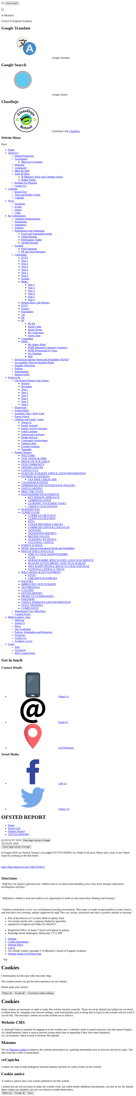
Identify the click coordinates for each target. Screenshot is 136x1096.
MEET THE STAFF (32, 491)
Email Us (63, 722)
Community (21, 167)
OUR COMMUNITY (33, 464)
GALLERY (27, 590)
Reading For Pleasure (26, 182)
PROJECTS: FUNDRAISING (37, 596)
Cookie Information (18, 941)
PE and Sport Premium (33, 251)
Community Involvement (34, 440)
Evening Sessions (30, 446)
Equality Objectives (25, 365)
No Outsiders (35, 353)
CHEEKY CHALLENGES (42, 506)
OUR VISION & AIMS (34, 458)
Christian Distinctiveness (27, 218)
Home (11, 149)
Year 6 (24, 275)
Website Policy (16, 944)
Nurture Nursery (23, 452)
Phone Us (63, 696)
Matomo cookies (18, 1049)
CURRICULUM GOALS (42, 515)
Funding (19, 245)
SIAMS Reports (29, 242)
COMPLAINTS (29, 608)
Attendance (21, 224)
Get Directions (66, 747)
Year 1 (24, 260)
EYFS (24, 257)
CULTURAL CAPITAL (41, 542)
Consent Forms (23, 614)
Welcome (19, 164)
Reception (26, 386)
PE (22, 320)
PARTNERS (28, 599)
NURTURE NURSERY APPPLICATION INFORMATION (53, 473)
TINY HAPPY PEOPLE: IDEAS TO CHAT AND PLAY (59, 566)
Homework (21, 407)
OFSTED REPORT (31, 593)
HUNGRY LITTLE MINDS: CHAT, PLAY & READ (57, 563)
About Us (13, 152)
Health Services (29, 437)
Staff (17, 647)
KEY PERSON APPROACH (44, 497)
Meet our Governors (31, 161)
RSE (30, 356)
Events (18, 206)
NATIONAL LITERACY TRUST (46, 569)
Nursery (25, 383)
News (11, 200)
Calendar (12, 188)
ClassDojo (74, 131)
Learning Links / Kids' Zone (29, 413)
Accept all (20, 993)
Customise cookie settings (40, 993)
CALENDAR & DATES (34, 482)
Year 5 (24, 272)
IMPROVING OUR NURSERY (38, 584)
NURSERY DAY (30, 509)
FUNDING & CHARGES (35, 476)
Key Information (16, 215)
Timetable (26, 449)
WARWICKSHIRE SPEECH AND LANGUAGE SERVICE (61, 560)
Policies (19, 368)
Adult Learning (29, 431)
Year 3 (24, 266)
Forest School (22, 416)
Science (25, 308)
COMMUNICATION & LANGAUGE (49, 527)
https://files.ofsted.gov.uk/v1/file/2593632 (23, 867)
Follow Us (63, 809)
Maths (24, 281)
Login (11, 644)
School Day (21, 191)
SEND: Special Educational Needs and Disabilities (47, 548)
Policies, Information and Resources (33, 632)
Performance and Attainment (29, 230)
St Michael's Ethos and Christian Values (42, 176)
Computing (27, 338)
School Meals (22, 410)
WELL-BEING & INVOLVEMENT (41, 572)
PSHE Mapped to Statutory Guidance (47, 347)
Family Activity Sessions (34, 428)
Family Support (29, 425)
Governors (20, 650)
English (25, 278)
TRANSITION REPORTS (42, 533)
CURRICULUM (30, 512)
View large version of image (36, 840)
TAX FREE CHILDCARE (42, 479)
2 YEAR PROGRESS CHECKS (45, 524)
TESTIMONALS (30, 587)
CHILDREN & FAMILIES (42, 578)
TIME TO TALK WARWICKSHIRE (48, 554)
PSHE (24, 341)
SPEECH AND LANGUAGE (37, 551)
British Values (28, 179)
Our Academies (23, 629)
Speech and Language (32, 434)
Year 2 (24, 263)
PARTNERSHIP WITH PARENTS (40, 494)
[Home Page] (3, 3)
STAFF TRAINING (32, 605)
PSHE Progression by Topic (42, 350)
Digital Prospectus (24, 155)
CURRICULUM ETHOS (41, 518)
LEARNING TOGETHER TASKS (47, 503)
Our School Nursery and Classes (32, 380)
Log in (11, 947)
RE (23, 317)
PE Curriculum (36, 332)
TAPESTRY (34, 530)
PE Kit (31, 323)
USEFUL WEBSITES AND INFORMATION (46, 602)
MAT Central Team (25, 653)
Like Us (62, 783)
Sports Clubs (34, 326)
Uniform (19, 227)
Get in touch (12, 3)
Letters (18, 209)
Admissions (21, 221)
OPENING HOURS (32, 467)
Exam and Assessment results (36, 233)
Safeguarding (22, 371)
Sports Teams (35, 329)
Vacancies (20, 203)
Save (30, 1093)
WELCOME (28, 455)
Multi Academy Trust (19, 617)
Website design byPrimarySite (24, 953)
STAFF (32, 575)
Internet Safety (22, 374)
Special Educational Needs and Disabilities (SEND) (42, 359)
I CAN (31, 557)
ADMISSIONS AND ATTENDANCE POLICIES (48, 485)
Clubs (18, 212)
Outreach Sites (28, 443)
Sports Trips (34, 335)
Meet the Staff (22, 170)
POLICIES (27, 581)
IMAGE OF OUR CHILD (35, 461)
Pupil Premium (29, 248)
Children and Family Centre (29, 419)
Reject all (7, 993)
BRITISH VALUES (38, 536)
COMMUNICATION (39, 500)
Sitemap (12, 938)
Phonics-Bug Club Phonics (35, 302)
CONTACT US (29, 470)
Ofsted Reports (29, 236)
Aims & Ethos (22, 173)
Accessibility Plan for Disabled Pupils (34, 362)
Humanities (27, 311)
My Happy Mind (37, 344)
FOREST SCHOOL (32, 545)
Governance (21, 158)
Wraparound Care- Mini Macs (30, 611)
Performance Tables (31, 239)
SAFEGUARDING (31, 488)
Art (23, 314)
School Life (14, 377)
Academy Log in (23, 641)
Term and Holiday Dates (27, 194)
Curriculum (21, 254)
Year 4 (24, 269)
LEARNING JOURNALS (42, 539)
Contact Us (20, 185)
